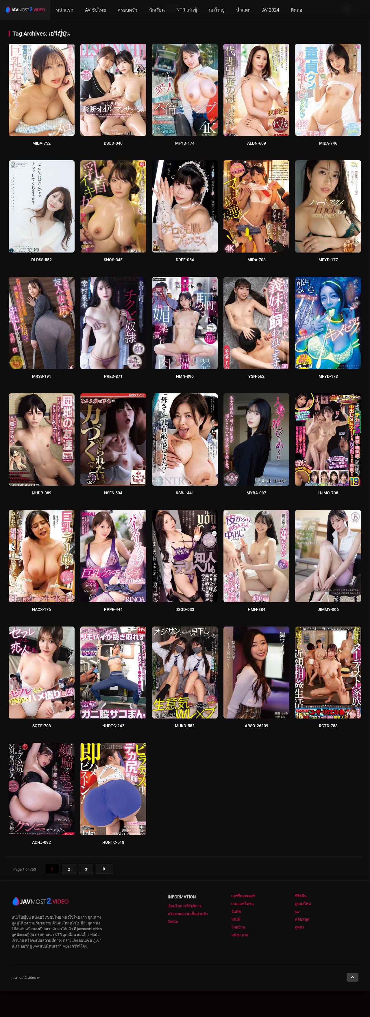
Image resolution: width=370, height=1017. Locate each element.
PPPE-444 (113, 609)
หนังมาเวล (239, 935)
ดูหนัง (299, 927)
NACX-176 (41, 609)
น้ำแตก (243, 10)
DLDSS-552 (41, 259)
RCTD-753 (328, 725)
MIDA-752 (41, 143)
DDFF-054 (185, 259)
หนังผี (235, 919)
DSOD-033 (184, 609)
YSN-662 (256, 376)
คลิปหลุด (302, 919)
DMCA (173, 922)
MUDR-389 (41, 493)
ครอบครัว (127, 10)
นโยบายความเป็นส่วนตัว (188, 914)
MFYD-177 (328, 259)
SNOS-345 (113, 259)
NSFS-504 (113, 493)
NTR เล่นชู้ (186, 10)
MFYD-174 (185, 143)
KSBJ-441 (185, 493)
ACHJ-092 (41, 842)
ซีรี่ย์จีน (301, 896)
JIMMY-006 (328, 609)
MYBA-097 (256, 493)
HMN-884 (256, 609)
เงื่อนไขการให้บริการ (184, 906)
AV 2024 (270, 10)
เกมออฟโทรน (242, 904)
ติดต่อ (296, 10)
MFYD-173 (328, 376)
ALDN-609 (256, 143)
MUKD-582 (185, 725)
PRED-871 (113, 376)
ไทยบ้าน (238, 927)
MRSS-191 (41, 376)
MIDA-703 (256, 259)
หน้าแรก (64, 10)
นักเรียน (157, 10)
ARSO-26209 (256, 725)
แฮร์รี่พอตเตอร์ (243, 896)
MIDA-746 (328, 143)
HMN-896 (185, 376)
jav (297, 911)
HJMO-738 (328, 493)
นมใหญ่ (217, 10)
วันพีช (236, 911)
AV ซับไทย (95, 10)
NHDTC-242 (113, 725)
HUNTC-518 (113, 842)
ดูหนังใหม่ (303, 904)
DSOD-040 (113, 143)
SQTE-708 (41, 725)
